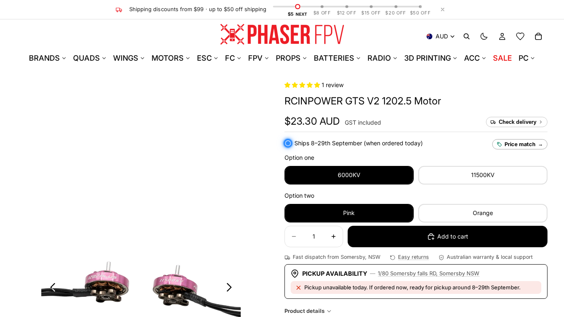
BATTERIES (334, 58)
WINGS (125, 58)
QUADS (86, 58)
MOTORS (168, 58)
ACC (472, 58)
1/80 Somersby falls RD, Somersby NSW (428, 273)
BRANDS (44, 58)
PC (523, 58)
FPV (255, 58)
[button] (303, 84)
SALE (502, 58)
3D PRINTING (427, 58)
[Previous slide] (50, 288)
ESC (204, 58)
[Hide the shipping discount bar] (442, 9)
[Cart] (538, 36)
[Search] (466, 36)
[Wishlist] (520, 36)
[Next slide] (231, 288)
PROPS (288, 58)
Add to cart (452, 236)
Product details (304, 311)
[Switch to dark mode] (484, 36)
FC (230, 58)
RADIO (379, 58)
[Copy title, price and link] (450, 101)
